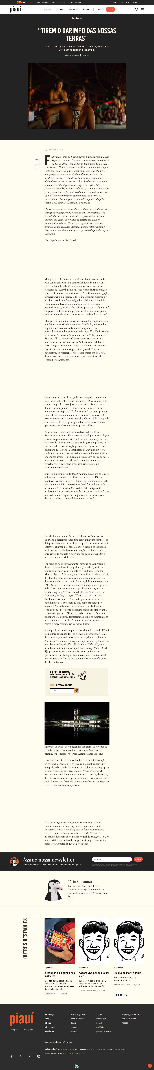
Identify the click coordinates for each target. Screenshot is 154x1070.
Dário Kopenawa (80, 881)
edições (47, 9)
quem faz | (74, 1049)
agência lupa (67, 1042)
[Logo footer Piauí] (25, 1019)
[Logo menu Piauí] (15, 9)
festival (86, 9)
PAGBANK (54, 2)
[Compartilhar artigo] (36, 164)
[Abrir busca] (136, 9)
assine (138, 859)
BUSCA (114, 2)
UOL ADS (78, 2)
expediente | (63, 1049)
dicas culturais (77, 1018)
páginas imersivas (104, 1031)
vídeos (125, 1022)
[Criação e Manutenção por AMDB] (77, 1066)
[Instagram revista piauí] (38, 1056)
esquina (74, 1027)
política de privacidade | (55, 1053)
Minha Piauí (50, 1027)
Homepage (49, 1014)
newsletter (73, 9)
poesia (99, 1022)
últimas (59, 9)
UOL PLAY (70, 2)
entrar (100, 9)
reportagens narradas (131, 1014)
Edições (48, 1018)
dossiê (73, 1022)
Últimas (48, 1022)
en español (28, 1029)
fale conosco (79, 1053)
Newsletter (49, 1031)
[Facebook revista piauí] (11, 1056)
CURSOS (62, 2)
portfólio (100, 1027)
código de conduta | (106, 1049)
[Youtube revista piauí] (29, 1056)
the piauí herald (129, 1018)
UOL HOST (45, 2)
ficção (99, 1014)
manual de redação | (88, 1049)
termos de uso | (121, 1049)
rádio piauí (101, 1018)
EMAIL (135, 2)
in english (14, 1029)
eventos (74, 1031)
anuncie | (69, 1053)
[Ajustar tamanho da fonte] (36, 159)
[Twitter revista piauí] (20, 1056)
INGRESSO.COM (35, 2)
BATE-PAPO (125, 2)
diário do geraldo (78, 1014)
